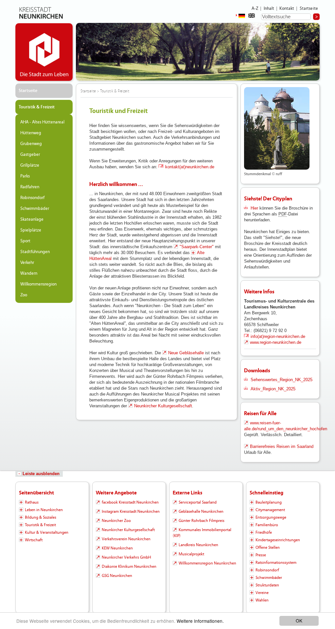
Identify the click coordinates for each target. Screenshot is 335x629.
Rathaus (32, 502)
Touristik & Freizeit (37, 107)
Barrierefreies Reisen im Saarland (281, 446)
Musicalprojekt (191, 554)
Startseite (309, 8)
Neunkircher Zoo (116, 520)
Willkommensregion (38, 284)
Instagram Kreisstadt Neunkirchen (131, 511)
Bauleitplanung (269, 502)
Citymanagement (270, 510)
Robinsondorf (32, 197)
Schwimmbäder (34, 208)
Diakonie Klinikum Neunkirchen (129, 566)
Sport (25, 241)
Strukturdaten (267, 585)
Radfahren (29, 187)
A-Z (255, 8)
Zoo (23, 295)
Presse (261, 555)
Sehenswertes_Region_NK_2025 (281, 379)
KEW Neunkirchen (117, 548)
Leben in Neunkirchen (44, 510)
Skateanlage (32, 219)
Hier (254, 208)
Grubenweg (31, 143)
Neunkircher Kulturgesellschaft (163, 405)
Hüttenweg (30, 133)
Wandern (28, 273)
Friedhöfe (264, 532)
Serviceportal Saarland (198, 502)
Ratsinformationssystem (276, 562)
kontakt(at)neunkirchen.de (189, 166)
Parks (25, 176)
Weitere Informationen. (200, 621)
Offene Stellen (268, 547)
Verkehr (27, 262)
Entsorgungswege (271, 517)
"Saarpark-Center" (197, 246)
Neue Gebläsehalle (186, 352)
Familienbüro (267, 525)
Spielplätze (30, 230)
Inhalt (269, 8)
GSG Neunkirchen (117, 575)
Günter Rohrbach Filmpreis (201, 520)
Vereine (262, 592)
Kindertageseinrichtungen (278, 540)
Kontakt (286, 8)
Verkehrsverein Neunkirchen (126, 539)
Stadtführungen (35, 251)
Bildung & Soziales (40, 517)
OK (299, 620)
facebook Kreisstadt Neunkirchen (130, 502)
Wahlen (262, 600)
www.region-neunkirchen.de (275, 342)
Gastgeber (30, 154)
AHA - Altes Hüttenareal (42, 122)
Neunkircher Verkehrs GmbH (126, 557)
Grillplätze (29, 165)
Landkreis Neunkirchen (198, 545)
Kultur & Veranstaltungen (46, 532)
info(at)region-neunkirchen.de (278, 336)
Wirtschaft (34, 540)
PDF (282, 214)
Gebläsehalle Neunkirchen (201, 511)
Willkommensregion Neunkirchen (207, 563)
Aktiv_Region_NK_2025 (273, 388)
